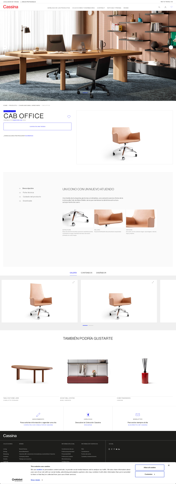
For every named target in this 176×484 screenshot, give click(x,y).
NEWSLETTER (137, 419)
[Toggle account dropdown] (165, 6)
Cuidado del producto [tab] (32, 197)
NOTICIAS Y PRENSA (114, 8)
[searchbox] (159, 7)
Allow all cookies (150, 467)
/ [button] (167, 1)
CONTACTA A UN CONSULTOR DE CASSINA (38, 425)
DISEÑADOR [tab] (101, 273)
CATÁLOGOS (88, 419)
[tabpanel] (108, 219)
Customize (148, 474)
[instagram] (109, 450)
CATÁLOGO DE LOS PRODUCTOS (58, 8)
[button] (40, 301)
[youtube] (116, 450)
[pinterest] (114, 450)
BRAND (126, 8)
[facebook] (112, 450)
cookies (40, 469)
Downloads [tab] (27, 201)
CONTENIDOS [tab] (86, 273)
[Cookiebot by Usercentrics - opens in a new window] (17, 480)
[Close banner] (168, 465)
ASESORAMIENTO (38, 419)
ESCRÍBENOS (29, 135)
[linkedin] (119, 450)
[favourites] (171, 7)
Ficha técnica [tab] (28, 192)
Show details (35, 480)
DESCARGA (88, 425)
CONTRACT (101, 8)
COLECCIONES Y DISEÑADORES (83, 8)
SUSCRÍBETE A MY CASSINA (137, 425)
